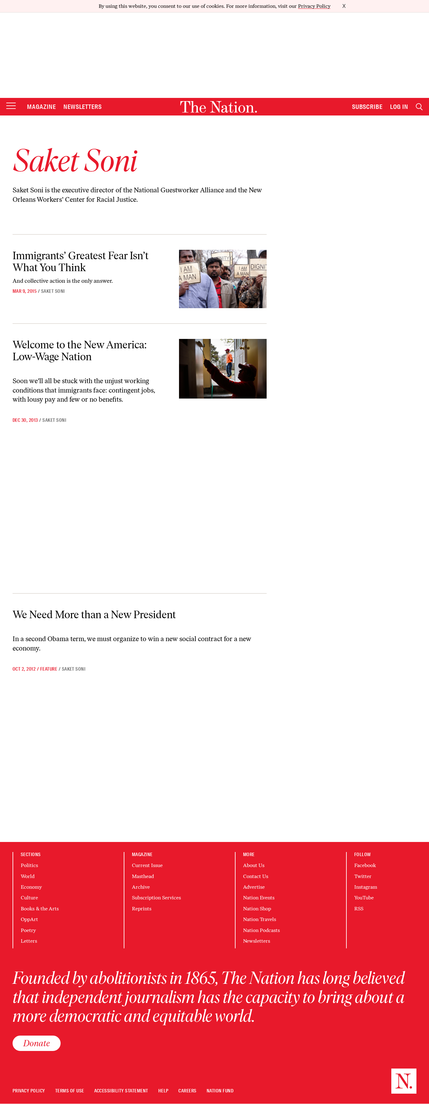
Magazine (41, 107)
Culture (29, 898)
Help (163, 1091)
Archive (141, 887)
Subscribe (367, 107)
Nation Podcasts (261, 930)
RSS (358, 909)
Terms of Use (69, 1091)
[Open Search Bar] (419, 106)
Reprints (141, 909)
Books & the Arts (40, 909)
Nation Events (258, 898)
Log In (399, 107)
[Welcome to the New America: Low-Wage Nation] (223, 368)
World (28, 876)
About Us (253, 865)
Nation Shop (257, 909)
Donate (36, 1043)
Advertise (254, 887)
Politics (29, 865)
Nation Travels (259, 919)
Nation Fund (220, 1091)
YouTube (364, 898)
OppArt (29, 919)
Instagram (365, 887)
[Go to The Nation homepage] (218, 107)
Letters (29, 941)
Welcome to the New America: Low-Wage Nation (80, 350)
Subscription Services (156, 898)
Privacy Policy (314, 6)
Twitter (363, 876)
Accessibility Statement (121, 1091)
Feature (48, 669)
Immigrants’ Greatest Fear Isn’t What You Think (81, 261)
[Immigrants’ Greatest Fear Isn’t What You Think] (223, 279)
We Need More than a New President (94, 614)
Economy (31, 887)
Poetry (28, 930)
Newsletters (82, 107)
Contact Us (255, 876)
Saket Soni (53, 291)
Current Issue (147, 865)
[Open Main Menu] (11, 106)
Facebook (365, 865)
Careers (187, 1091)
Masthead (143, 876)
